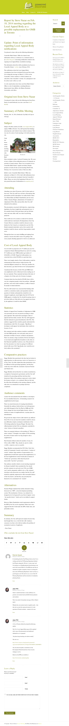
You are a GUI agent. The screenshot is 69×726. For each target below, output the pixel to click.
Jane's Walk (56, 121)
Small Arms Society (57, 49)
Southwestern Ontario (58, 154)
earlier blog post (10, 59)
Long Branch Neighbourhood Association (57, 134)
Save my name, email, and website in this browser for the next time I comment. (22, 694)
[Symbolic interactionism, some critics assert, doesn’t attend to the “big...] (1, 363)
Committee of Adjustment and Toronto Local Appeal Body (59, 42)
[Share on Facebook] (6, 542)
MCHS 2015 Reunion (58, 142)
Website (26, 689)
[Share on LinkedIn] (24, 542)
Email (26, 683)
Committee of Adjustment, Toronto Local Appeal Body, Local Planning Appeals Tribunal (58, 113)
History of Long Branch (58, 47)
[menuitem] (23, 12)
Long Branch (56, 125)
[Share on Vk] (33, 542)
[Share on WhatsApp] (15, 542)
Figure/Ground (57, 119)
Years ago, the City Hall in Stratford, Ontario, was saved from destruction (58, 59)
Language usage (57, 123)
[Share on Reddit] (37, 542)
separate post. (29, 181)
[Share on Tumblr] (29, 542)
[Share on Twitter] (11, 542)
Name (26, 677)
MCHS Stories (56, 144)
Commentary (56, 106)
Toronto (55, 159)
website (17, 67)
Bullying (55, 104)
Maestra (40, 723)
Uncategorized (56, 161)
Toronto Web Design (21, 723)
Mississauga (56, 146)
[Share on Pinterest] (20, 542)
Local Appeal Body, (28, 126)
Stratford (55, 157)
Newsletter (55, 148)
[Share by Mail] (42, 542)
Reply (14, 581)
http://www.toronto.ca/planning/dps (21, 658)
